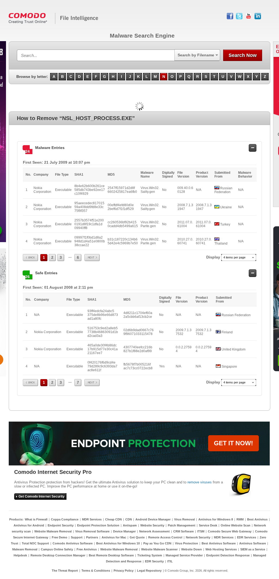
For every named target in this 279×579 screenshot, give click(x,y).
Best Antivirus (257, 519)
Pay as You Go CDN (157, 543)
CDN (128, 519)
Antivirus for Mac (114, 537)
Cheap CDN (113, 519)
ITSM (200, 531)
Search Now (243, 55)
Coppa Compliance (64, 519)
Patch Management (181, 525)
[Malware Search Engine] (54, 23)
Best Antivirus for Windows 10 (118, 543)
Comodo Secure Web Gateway (229, 531)
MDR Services (92, 519)
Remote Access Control (165, 537)
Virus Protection (186, 543)
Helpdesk (20, 555)
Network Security (198, 537)
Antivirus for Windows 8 (215, 519)
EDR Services (246, 537)
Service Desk (208, 525)
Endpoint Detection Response (228, 555)
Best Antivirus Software (219, 543)
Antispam (130, 525)
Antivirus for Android (29, 525)
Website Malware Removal (53, 531)
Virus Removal (184, 519)
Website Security (152, 525)
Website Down (191, 549)
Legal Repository (149, 570)
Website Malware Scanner (159, 549)
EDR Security (154, 561)
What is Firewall (36, 519)
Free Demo (59, 537)
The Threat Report (65, 570)
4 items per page (234, 257)
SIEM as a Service (252, 549)
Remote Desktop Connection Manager (58, 555)
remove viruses (199, 482)
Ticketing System (149, 555)
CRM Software (183, 531)
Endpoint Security (61, 525)
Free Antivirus (87, 549)
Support (77, 537)
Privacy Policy (124, 570)
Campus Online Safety (57, 549)
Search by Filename (196, 55)
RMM (240, 519)
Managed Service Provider (184, 555)
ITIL (170, 561)
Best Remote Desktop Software (111, 555)
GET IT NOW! (233, 443)
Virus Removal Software (92, 531)
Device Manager (124, 531)
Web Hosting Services (221, 549)
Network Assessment (154, 531)
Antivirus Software (252, 543)
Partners (92, 537)
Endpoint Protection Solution (98, 525)
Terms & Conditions (95, 570)
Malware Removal (24, 549)
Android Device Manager (153, 519)
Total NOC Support (35, 543)
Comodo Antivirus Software (73, 543)
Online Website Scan (235, 525)
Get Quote (137, 537)
